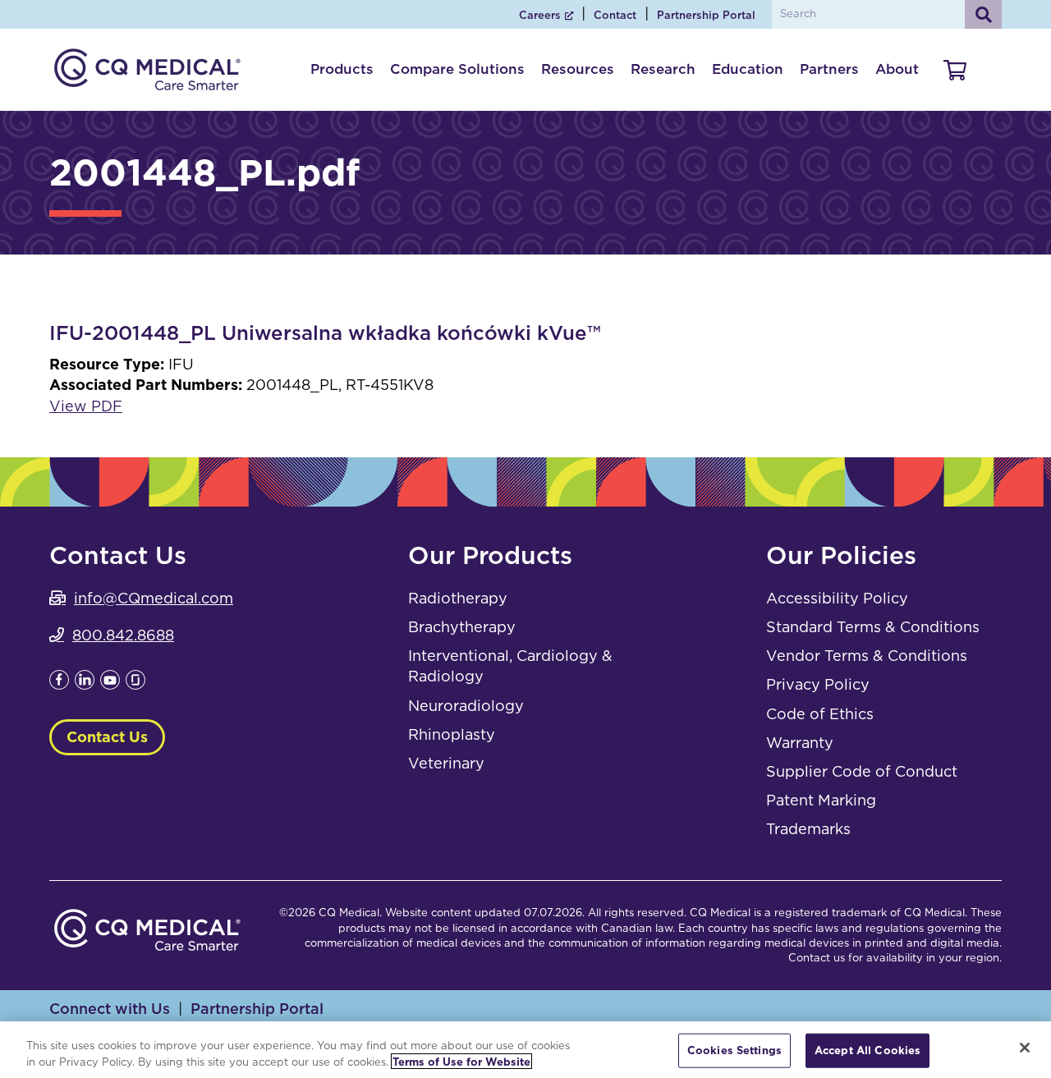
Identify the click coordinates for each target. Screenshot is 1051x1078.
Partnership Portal (706, 15)
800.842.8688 (123, 635)
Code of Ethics (820, 713)
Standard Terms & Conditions (873, 626)
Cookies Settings (734, 1050)
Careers (540, 15)
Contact (615, 15)
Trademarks (808, 828)
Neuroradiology (466, 705)
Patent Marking (821, 800)
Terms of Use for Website (461, 1061)
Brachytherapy (462, 626)
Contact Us (107, 736)
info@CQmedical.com (153, 598)
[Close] (1025, 1048)
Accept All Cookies (867, 1050)
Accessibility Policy (837, 598)
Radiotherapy (457, 598)
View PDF (85, 406)
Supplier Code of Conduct (861, 771)
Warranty (799, 742)
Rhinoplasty (451, 734)
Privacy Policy (818, 684)
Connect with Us (109, 1008)
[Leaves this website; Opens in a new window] (59, 684)
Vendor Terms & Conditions (866, 655)
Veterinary (446, 763)
